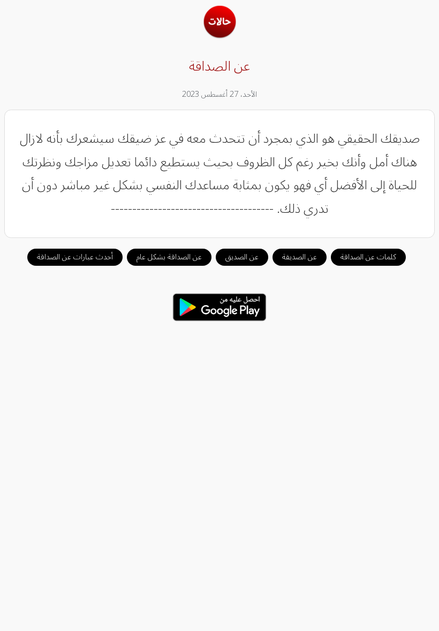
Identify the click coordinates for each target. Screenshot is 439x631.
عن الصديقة (299, 257)
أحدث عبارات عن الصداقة (75, 257)
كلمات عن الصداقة (368, 257)
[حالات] (219, 35)
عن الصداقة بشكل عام (169, 257)
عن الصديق (242, 257)
